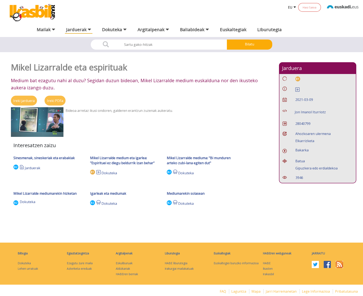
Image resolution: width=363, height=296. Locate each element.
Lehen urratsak (28, 269)
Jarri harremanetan (281, 291)
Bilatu (249, 44)
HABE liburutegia (176, 263)
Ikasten (268, 269)
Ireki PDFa (55, 100)
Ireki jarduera (24, 100)
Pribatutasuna (346, 291)
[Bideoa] (98, 173)
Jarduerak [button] (77, 29)
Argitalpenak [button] (152, 29)
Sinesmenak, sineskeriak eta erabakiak (44, 158)
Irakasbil (268, 274)
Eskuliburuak (124, 263)
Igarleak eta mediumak (108, 193)
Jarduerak (32, 168)
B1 (92, 172)
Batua (300, 161)
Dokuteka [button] (112, 29)
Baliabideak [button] (192, 29)
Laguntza (239, 291)
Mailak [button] (44, 29)
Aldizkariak (123, 269)
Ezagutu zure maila (80, 263)
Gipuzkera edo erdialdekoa (316, 168)
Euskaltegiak (233, 29)
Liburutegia (269, 29)
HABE (267, 263)
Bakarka (302, 150)
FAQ (223, 291)
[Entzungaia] (175, 173)
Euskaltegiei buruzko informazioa (236, 263)
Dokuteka (109, 173)
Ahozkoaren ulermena (313, 133)
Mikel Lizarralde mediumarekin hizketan (45, 193)
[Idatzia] (22, 168)
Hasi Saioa (309, 7)
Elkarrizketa (304, 141)
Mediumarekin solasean (186, 193)
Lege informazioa (316, 291)
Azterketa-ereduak (79, 269)
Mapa (256, 291)
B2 (16, 167)
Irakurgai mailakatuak (179, 269)
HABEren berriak (127, 274)
